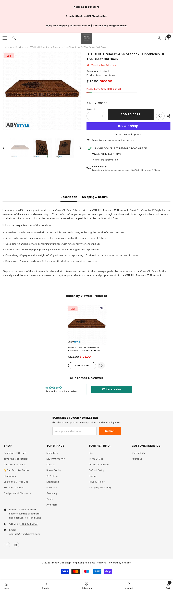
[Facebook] (7, 545)
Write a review (111, 389)
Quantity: (91, 108)
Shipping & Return (95, 197)
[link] (160, 116)
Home (8, 47)
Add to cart (131, 114)
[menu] (5, 38)
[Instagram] (16, 545)
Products (21, 47)
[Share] (167, 116)
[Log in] (159, 38)
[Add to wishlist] (101, 365)
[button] (3, 147)
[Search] (14, 38)
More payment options (128, 134)
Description (68, 197)
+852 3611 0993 (29, 523)
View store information (105, 159)
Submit (110, 431)
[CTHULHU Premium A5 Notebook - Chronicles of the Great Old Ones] (87, 325)
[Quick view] (102, 308)
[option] (42, 91)
